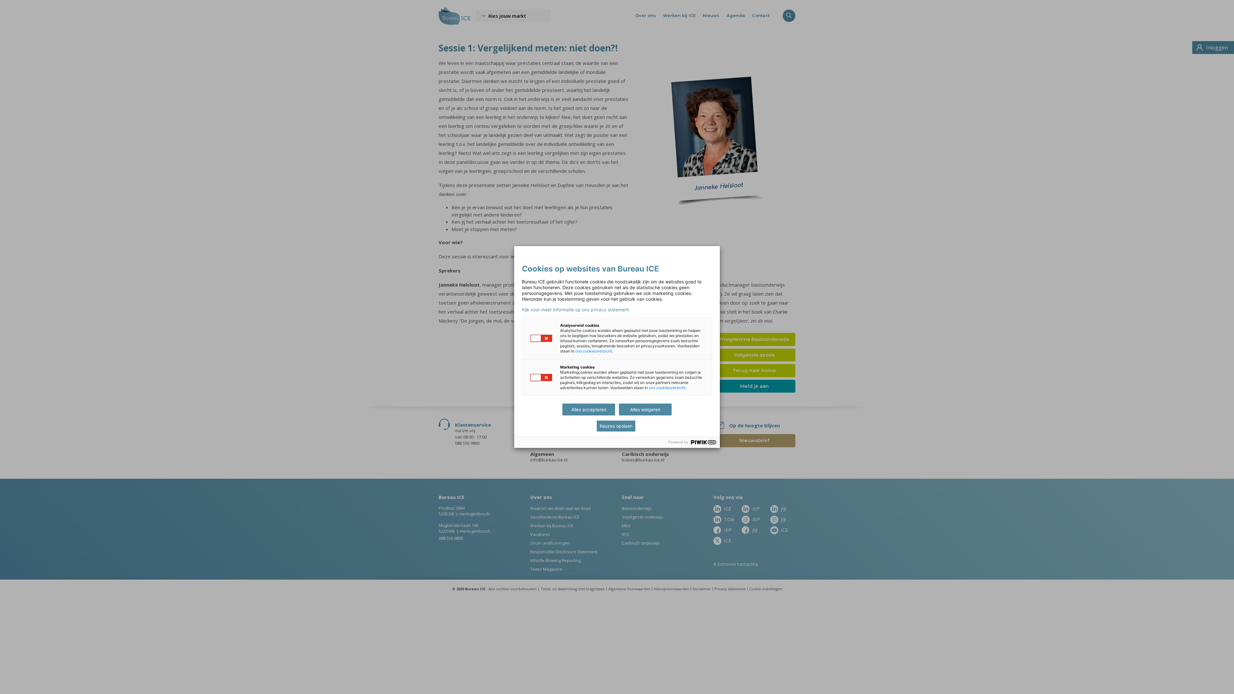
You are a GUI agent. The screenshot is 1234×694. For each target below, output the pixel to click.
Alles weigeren (645, 409)
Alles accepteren (588, 409)
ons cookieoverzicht (593, 351)
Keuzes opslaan (616, 426)
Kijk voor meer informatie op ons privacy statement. (576, 309)
